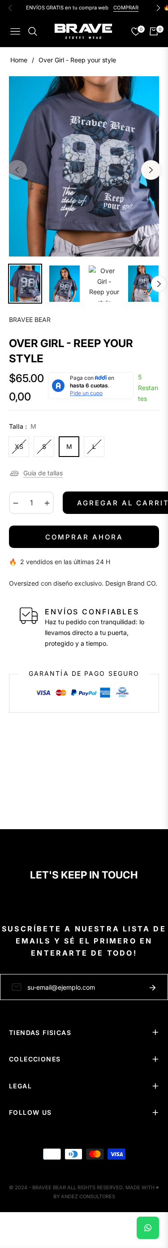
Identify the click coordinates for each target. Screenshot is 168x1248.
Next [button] (151, 170)
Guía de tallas (43, 473)
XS (19, 446)
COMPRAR (125, 7)
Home (18, 60)
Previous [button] (17, 170)
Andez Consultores (88, 1196)
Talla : (22, 426)
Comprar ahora (84, 537)
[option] (84, 166)
